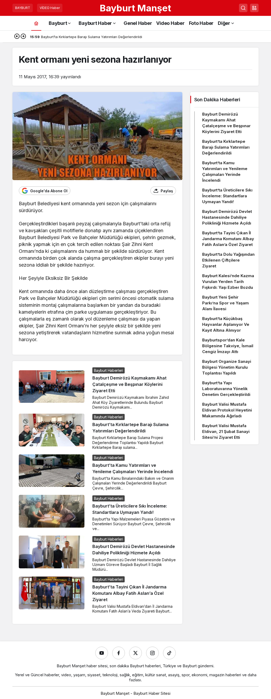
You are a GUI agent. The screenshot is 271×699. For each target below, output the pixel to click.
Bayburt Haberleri (108, 370)
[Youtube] (101, 653)
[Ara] (243, 8)
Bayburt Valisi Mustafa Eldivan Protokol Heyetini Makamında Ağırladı (227, 410)
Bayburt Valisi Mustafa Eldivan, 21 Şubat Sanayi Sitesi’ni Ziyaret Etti (226, 431)
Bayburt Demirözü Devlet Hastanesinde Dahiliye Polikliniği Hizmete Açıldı (227, 217)
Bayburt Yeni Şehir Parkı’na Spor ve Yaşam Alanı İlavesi (225, 303)
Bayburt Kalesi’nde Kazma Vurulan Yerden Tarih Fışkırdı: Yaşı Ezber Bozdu (228, 281)
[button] (254, 8)
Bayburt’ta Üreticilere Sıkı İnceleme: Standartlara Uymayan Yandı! (227, 196)
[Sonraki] (23, 36)
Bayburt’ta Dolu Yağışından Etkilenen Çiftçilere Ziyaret (228, 260)
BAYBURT (22, 8)
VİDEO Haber (50, 8)
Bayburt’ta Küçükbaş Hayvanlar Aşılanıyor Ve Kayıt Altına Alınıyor (225, 324)
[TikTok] (169, 653)
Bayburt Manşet (135, 7)
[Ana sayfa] (36, 23)
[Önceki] (17, 36)
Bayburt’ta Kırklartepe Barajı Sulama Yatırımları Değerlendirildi (226, 147)
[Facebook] (118, 653)
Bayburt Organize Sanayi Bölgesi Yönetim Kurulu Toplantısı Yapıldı (226, 367)
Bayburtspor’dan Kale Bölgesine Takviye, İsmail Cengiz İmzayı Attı (227, 345)
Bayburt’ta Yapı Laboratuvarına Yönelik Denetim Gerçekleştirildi (226, 388)
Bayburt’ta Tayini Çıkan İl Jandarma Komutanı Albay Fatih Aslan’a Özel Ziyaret (129, 593)
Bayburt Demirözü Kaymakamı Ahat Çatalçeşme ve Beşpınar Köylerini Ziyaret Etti (129, 384)
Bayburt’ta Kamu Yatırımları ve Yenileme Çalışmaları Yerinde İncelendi (224, 171)
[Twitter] (135, 653)
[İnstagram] (152, 653)
